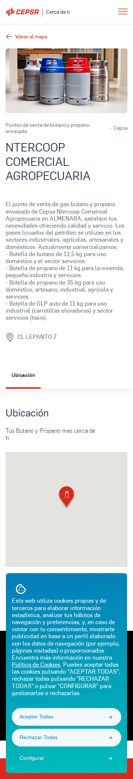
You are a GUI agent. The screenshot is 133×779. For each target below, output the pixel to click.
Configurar (32, 758)
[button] (66, 498)
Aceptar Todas (36, 717)
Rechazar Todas (39, 737)
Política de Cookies (36, 664)
